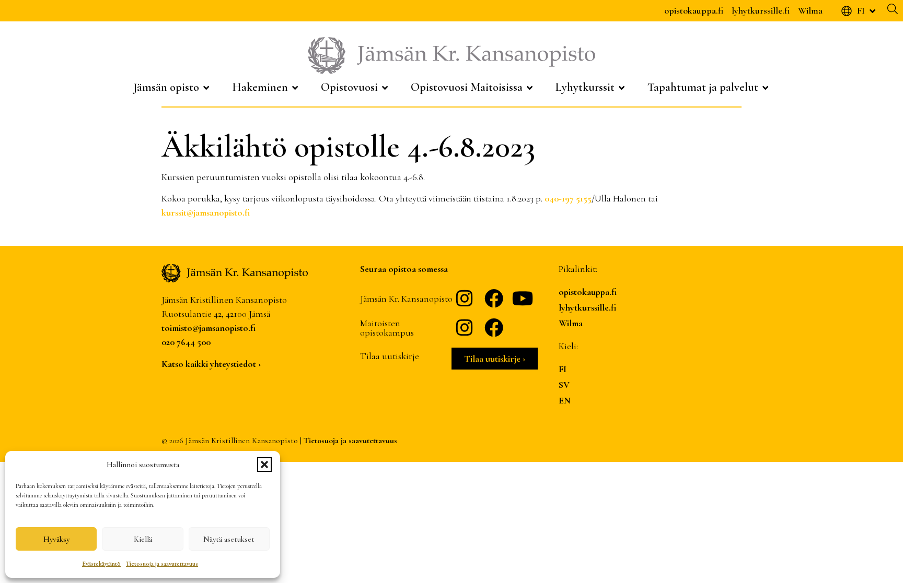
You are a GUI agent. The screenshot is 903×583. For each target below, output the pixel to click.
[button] (264, 464)
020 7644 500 (186, 342)
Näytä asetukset (228, 539)
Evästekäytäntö (101, 563)
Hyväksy (56, 539)
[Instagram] (464, 298)
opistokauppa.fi (693, 10)
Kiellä (143, 539)
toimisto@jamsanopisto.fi (208, 328)
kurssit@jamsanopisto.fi (205, 212)
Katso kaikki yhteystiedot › (211, 364)
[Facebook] (493, 298)
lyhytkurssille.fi (761, 10)
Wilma (810, 10)
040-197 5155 (568, 198)
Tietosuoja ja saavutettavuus (162, 563)
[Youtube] (523, 298)
